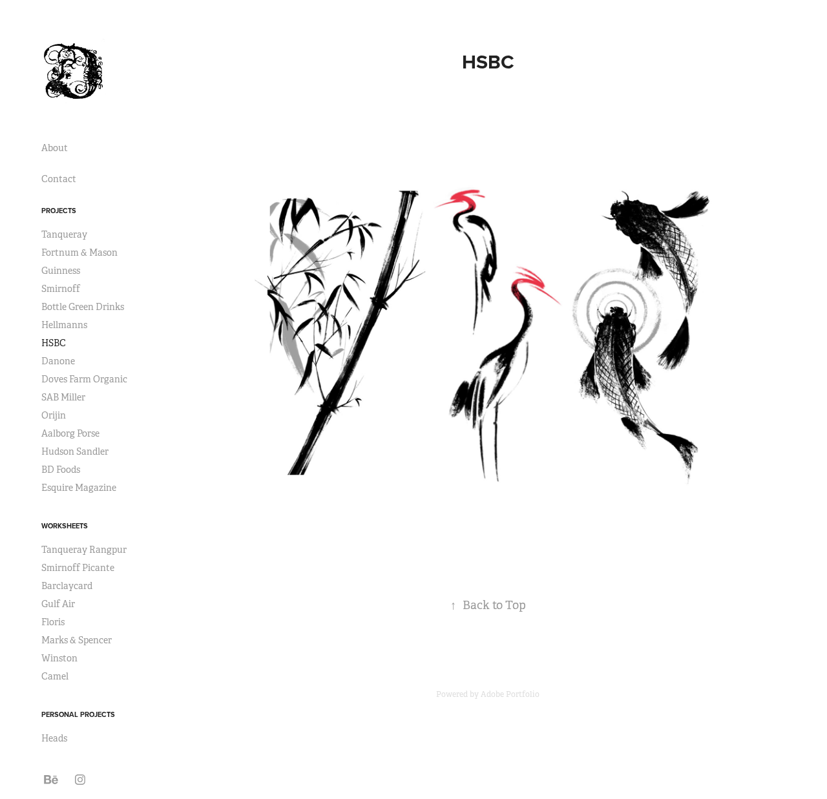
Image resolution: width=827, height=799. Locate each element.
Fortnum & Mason (79, 252)
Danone (58, 361)
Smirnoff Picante (77, 568)
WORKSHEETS (64, 526)
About (54, 148)
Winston (59, 658)
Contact (58, 179)
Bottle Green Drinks (82, 307)
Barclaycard (66, 586)
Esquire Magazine (78, 487)
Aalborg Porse (70, 433)
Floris (53, 622)
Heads (54, 738)
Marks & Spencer (76, 640)
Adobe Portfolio (510, 694)
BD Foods (60, 469)
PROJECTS (58, 210)
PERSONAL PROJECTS (78, 714)
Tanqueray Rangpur (84, 549)
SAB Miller (63, 397)
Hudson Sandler (75, 451)
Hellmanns (64, 325)
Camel (54, 676)
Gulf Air (58, 604)
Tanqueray (64, 234)
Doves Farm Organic (84, 379)
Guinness (60, 270)
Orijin (53, 415)
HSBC (53, 343)
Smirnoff (60, 289)
